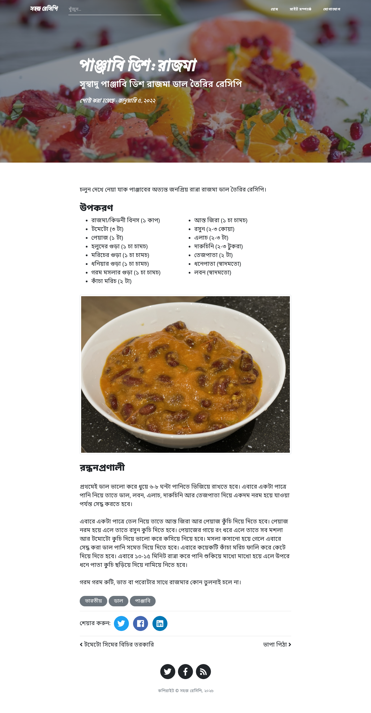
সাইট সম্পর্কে (301, 9)
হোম (274, 9)
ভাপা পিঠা (275, 645)
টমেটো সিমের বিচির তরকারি (118, 645)
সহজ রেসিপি (44, 9)
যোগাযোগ (332, 9)
